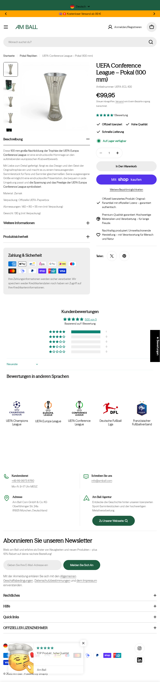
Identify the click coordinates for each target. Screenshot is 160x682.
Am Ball (18, 673)
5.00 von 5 (91, 319)
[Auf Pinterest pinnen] (124, 256)
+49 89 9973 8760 (23, 480)
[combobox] (80, 42)
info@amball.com (101, 480)
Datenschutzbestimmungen (52, 580)
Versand (119, 101)
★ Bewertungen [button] (158, 346)
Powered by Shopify (36, 673)
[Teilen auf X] (112, 256)
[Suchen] (150, 41)
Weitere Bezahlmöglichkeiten (126, 189)
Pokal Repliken (28, 55)
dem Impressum (86, 580)
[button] (5, 13)
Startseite (9, 55)
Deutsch (81, 6)
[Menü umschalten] (5, 27)
